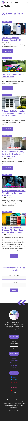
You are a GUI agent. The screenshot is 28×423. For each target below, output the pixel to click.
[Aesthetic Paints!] (2, 2)
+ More (14, 256)
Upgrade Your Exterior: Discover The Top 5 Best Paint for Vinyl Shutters (12, 230)
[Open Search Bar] (27, 2)
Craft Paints (14, 365)
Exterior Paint (7, 21)
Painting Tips (14, 367)
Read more (7, 51)
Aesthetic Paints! (11, 2)
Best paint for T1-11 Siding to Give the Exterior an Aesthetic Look (13, 154)
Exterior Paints (14, 363)
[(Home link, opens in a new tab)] (14, 315)
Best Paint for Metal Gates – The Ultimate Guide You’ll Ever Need (13, 193)
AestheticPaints (16, 411)
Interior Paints (14, 360)
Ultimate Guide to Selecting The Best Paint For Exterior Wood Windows (13, 113)
